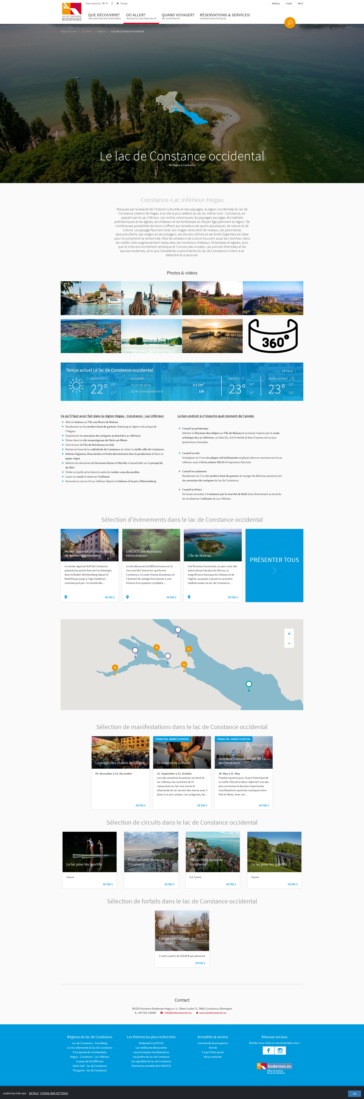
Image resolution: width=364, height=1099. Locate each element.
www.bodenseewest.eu (212, 1012)
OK (354, 1093)
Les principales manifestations (151, 1052)
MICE (300, 3)
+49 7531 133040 (147, 1012)
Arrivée (213, 1047)
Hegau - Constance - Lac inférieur (89, 1056)
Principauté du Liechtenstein (90, 1052)
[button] (135, 652)
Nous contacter (213, 1056)
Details (287, 371)
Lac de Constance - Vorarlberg (89, 1043)
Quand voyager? (178, 16)
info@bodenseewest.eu (178, 1012)
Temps (124, 3)
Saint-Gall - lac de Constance (90, 1066)
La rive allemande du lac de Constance (89, 1047)
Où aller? (141, 16)
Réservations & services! (225, 16)
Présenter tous (274, 560)
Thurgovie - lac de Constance (90, 1070)
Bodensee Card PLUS (151, 1043)
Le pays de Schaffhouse (89, 1061)
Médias (276, 3)
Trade (289, 3)
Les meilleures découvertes (151, 1047)
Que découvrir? (104, 16)
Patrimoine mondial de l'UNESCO (151, 1066)
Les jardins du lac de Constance (151, 1056)
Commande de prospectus (213, 1043)
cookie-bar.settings (54, 1093)
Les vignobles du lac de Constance (151, 1061)
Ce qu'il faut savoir (213, 1052)
